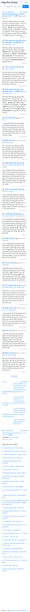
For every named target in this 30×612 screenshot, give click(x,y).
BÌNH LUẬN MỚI (7, 430)
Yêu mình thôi (10, 118)
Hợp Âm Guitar (16, 610)
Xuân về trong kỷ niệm (13, 189)
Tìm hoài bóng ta (11, 285)
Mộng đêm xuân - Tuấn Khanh (13, 448)
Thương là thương (12, 214)
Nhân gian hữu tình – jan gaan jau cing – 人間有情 (13, 90)
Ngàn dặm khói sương (13, 163)
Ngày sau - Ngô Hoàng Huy (13, 548)
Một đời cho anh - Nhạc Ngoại (13, 486)
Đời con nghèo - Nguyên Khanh (14, 466)
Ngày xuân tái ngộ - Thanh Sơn (14, 508)
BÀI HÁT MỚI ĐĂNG (8, 12)
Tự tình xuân (9, 263)
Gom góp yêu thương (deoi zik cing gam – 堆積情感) (14, 41)
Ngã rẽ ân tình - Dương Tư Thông (15, 451)
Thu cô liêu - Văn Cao (11, 469)
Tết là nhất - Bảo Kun (11, 565)
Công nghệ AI (20, 216)
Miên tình (8, 140)
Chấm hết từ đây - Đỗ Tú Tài (13, 521)
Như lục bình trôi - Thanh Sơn (14, 458)
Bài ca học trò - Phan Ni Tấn (13, 557)
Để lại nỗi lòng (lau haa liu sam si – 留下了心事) (13, 15)
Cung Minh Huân (7, 287)
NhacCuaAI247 (9, 216)
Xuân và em (9, 308)
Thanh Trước (20, 287)
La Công (11, 69)
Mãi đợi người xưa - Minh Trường (15, 473)
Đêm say (8, 330)
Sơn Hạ (11, 191)
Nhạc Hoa (5, 18)
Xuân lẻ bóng (10, 238)
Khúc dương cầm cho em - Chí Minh (15, 533)
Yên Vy (4, 120)
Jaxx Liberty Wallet (14, 437)
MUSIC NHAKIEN (14, 165)
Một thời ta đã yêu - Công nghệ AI (15, 540)
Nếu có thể (9, 353)
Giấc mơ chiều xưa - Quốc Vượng (15, 454)
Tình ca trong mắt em (13, 67)
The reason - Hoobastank (13, 530)
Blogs (23, 610)
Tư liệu (4, 382)
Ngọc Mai (12, 310)
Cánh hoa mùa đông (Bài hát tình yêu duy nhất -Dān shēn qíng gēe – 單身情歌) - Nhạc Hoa (15, 502)
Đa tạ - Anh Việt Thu (11, 536)
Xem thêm (14, 376)
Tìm (26, 6)
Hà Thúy (23, 330)
